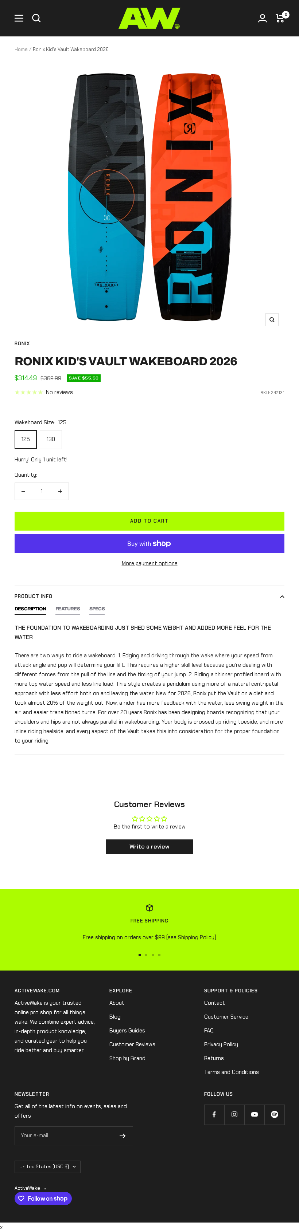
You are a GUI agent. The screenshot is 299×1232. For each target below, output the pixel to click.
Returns (214, 1058)
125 (26, 439)
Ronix (22, 344)
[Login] (262, 18)
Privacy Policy (221, 1044)
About (116, 1003)
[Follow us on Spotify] (274, 1115)
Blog (115, 1016)
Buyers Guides (127, 1030)
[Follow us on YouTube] (254, 1115)
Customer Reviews (132, 1044)
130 (51, 439)
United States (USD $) (44, 1167)
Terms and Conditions (231, 1072)
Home (21, 49)
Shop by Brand (127, 1058)
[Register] (123, 1135)
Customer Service (226, 1016)
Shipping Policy (196, 937)
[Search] (36, 18)
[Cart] (280, 18)
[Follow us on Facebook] (214, 1115)
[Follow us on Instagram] (234, 1115)
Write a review (149, 846)
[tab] (30, 610)
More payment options (150, 563)
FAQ (209, 1030)
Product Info (34, 596)
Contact (214, 1003)
